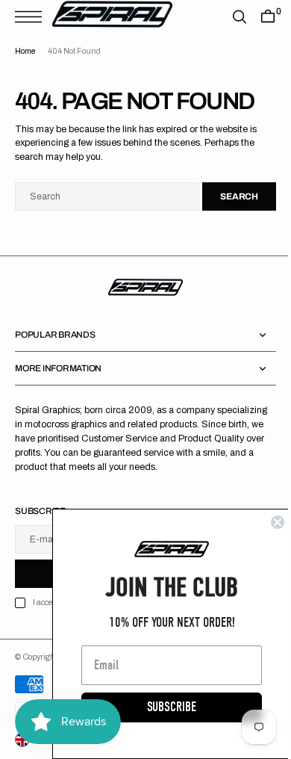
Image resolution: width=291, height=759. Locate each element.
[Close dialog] (266, 522)
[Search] (228, 16)
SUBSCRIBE (160, 707)
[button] (32, 16)
